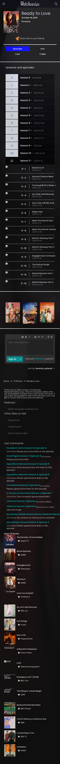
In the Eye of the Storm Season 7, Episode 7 (29, 493)
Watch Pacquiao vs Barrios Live (23, 409)
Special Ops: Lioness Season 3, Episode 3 (28, 522)
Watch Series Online (18, 433)
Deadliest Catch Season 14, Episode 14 (27, 448)
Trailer (42, 54)
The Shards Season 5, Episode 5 (23, 485)
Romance (26, 21)
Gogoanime (14, 420)
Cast (17, 54)
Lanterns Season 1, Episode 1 (21, 501)
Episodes (17, 48)
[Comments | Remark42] (30, 353)
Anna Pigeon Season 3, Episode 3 (24, 456)
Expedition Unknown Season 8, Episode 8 (28, 464)
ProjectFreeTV (14, 426)
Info (43, 48)
